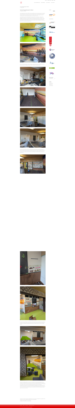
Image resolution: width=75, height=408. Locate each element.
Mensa (50, 0)
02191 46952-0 (51, 85)
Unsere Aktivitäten (43, 2)
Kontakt (54, 0)
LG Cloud (45, 0)
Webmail (52, 0)
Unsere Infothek (52, 2)
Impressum (26, 405)
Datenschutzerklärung (31, 405)
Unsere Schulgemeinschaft (37, 2)
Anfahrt (24, 405)
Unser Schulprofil (48, 2)
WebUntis (49, 0)
